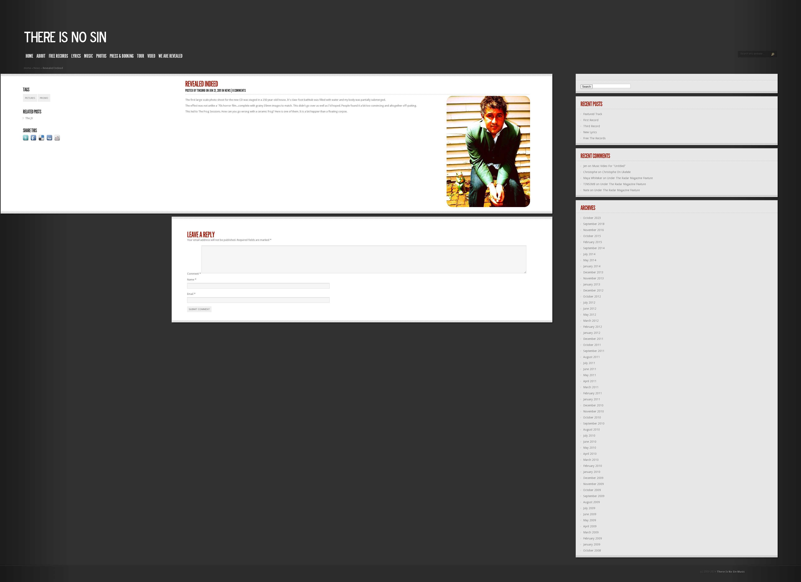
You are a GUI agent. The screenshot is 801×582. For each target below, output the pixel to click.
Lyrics (76, 56)
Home (29, 56)
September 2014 (594, 248)
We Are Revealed (171, 56)
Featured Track (592, 114)
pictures (30, 98)
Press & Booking (122, 56)
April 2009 (590, 526)
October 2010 (592, 417)
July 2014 (589, 254)
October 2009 (592, 490)
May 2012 (589, 314)
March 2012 (591, 320)
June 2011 (589, 369)
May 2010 (589, 447)
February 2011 (592, 393)
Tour (140, 56)
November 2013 (593, 278)
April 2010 (590, 453)
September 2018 (594, 224)
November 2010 (593, 411)
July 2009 (589, 508)
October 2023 (592, 218)
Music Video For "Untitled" (609, 166)
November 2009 (593, 484)
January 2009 (591, 544)
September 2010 (594, 423)
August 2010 (591, 429)
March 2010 (591, 459)
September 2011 (594, 351)
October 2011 (592, 345)
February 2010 (592, 466)
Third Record (591, 126)
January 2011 (591, 399)
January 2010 (591, 472)
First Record (590, 120)
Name (191, 279)
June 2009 (589, 514)
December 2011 (593, 339)
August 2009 (591, 502)
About (41, 56)
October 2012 (592, 296)
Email (191, 293)
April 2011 (590, 381)
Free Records (58, 56)
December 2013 (593, 272)
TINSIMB (201, 90)
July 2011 (589, 363)
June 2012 (589, 308)
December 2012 (593, 290)
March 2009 (591, 532)
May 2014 (589, 260)
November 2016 (593, 230)
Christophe (590, 172)
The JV (29, 118)
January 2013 (591, 284)
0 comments (239, 90)
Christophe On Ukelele (616, 172)
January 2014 (591, 266)
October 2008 (592, 550)
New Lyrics (590, 132)
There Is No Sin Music (731, 571)
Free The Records (594, 138)
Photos (101, 56)
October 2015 (592, 236)
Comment (194, 273)
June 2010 (589, 441)
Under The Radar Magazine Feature (630, 178)
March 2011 (591, 387)
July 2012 (589, 302)
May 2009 (589, 520)
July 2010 (589, 435)
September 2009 (594, 496)
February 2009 (592, 538)
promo (44, 98)
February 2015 (592, 242)
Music (88, 56)
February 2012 (592, 326)
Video (151, 56)
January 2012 (591, 332)
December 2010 (593, 405)
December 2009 (593, 478)
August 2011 (591, 357)
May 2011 (589, 375)
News (37, 68)
